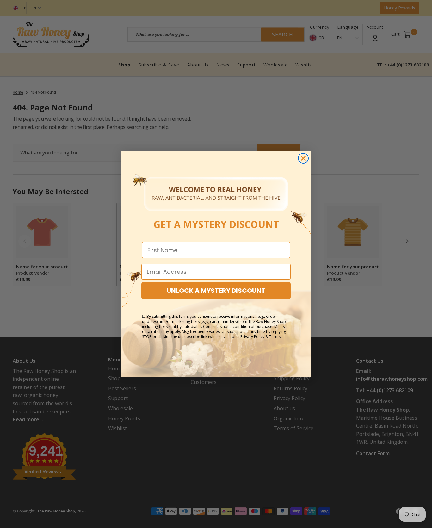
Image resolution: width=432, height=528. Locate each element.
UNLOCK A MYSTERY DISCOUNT (216, 290)
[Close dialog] (303, 158)
